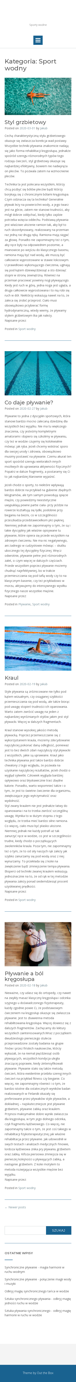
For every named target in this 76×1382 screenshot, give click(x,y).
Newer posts (15, 1207)
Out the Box (45, 1373)
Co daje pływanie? (29, 402)
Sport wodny (27, 329)
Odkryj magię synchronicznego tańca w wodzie (37, 1291)
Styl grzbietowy (25, 122)
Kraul (12, 678)
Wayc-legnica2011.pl (38, 15)
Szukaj (58, 1230)
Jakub (44, 128)
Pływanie (24, 604)
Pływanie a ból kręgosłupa (24, 976)
